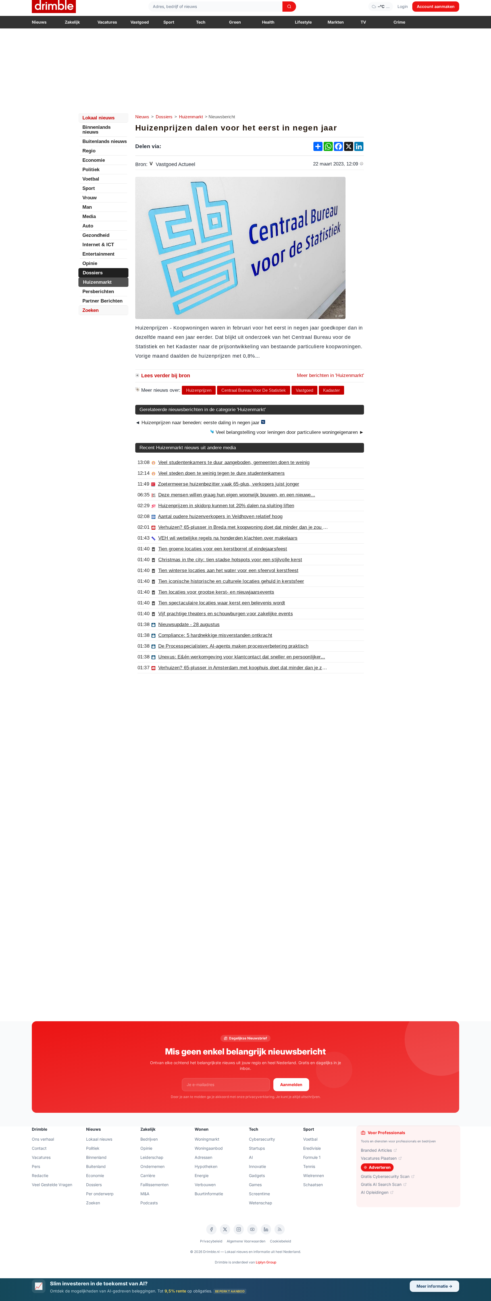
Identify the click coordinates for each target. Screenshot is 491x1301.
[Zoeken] (289, 6)
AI (251, 1157)
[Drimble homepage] (54, 6)
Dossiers (164, 116)
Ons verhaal (43, 1139)
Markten (336, 22)
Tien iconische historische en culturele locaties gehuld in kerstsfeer (231, 581)
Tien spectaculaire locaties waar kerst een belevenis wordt (221, 603)
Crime (399, 22)
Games (255, 1184)
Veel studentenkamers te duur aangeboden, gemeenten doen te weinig (233, 462)
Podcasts (149, 1202)
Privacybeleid (211, 1241)
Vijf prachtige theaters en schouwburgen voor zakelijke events (225, 613)
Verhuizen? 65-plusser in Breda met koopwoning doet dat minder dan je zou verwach (249, 527)
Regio (88, 150)
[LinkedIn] (266, 1229)
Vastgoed (139, 22)
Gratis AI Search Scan (381, 1184)
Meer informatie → (434, 1286)
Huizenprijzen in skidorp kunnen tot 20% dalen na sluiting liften (226, 505)
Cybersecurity (262, 1139)
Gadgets (257, 1175)
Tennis (309, 1166)
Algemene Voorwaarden (246, 1241)
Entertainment (98, 254)
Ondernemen (152, 1166)
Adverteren (380, 1167)
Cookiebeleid (280, 1241)
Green (235, 22)
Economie (93, 160)
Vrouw (89, 197)
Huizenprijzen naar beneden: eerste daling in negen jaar (200, 422)
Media (89, 216)
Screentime (259, 1193)
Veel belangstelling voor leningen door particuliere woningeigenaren (289, 432)
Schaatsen (313, 1184)
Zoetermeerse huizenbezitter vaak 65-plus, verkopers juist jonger (228, 484)
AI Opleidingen (374, 1192)
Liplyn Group (266, 1262)
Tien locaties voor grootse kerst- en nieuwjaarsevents (216, 592)
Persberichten (98, 291)
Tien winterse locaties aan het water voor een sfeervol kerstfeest (228, 570)
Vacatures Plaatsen (379, 1158)
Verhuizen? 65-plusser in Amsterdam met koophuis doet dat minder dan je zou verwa (250, 667)
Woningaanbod (209, 1148)
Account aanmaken (436, 6)
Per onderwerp (100, 1193)
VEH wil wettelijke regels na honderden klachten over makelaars (227, 538)
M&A (144, 1193)
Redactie (40, 1175)
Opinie (89, 263)
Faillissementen (154, 1184)
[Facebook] (211, 1229)
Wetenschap (260, 1202)
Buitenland (96, 1166)
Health (268, 22)
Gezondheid (95, 235)
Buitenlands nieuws (104, 141)
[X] (225, 1229)
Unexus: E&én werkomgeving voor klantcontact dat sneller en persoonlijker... (241, 657)
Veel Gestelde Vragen (52, 1184)
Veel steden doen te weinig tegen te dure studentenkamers (221, 473)
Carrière (147, 1175)
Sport (168, 22)
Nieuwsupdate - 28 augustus (189, 624)
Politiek (90, 169)
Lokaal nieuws (98, 117)
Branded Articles (376, 1150)
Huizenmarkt (191, 116)
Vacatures (107, 22)
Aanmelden (291, 1084)
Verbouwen (205, 1184)
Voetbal (90, 179)
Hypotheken (206, 1166)
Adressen (203, 1157)
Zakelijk (72, 22)
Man (87, 207)
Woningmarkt (207, 1139)
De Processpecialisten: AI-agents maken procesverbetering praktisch (233, 646)
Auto (87, 225)
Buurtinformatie (209, 1193)
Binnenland (96, 1157)
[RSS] (279, 1229)
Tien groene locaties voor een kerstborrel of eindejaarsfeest (222, 549)
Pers (36, 1166)
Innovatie (257, 1166)
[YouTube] (252, 1229)
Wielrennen (313, 1175)
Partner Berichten (102, 301)
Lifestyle (303, 22)
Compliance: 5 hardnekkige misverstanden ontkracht (215, 635)
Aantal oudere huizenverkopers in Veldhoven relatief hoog (220, 516)
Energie (202, 1175)
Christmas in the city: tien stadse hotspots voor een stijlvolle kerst (230, 559)
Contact (39, 1148)
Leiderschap (151, 1157)
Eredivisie (312, 1148)
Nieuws (39, 22)
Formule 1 (312, 1157)
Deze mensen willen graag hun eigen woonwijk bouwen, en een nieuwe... (236, 495)
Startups (257, 1148)
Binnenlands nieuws (96, 129)
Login (403, 6)
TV (363, 22)
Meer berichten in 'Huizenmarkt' (330, 375)
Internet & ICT (98, 244)
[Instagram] (239, 1229)
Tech (200, 22)
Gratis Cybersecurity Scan (385, 1176)
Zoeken (90, 310)
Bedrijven (149, 1139)
